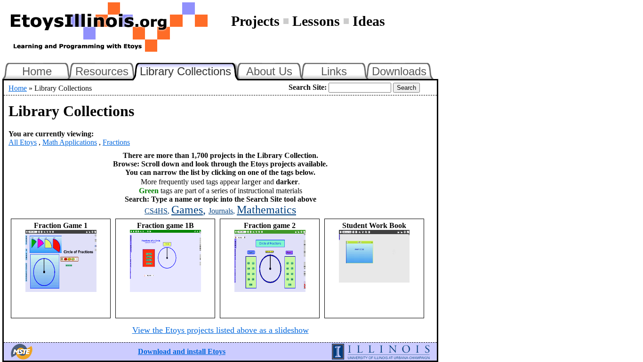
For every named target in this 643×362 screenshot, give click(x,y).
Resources (102, 71)
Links (334, 71)
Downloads (399, 71)
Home (37, 71)
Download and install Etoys (181, 351)
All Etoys (22, 142)
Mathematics (266, 210)
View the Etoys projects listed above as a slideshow (220, 330)
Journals (221, 211)
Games (187, 210)
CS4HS (156, 211)
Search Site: (308, 87)
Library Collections (190, 70)
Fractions (116, 142)
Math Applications (69, 142)
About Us (269, 71)
